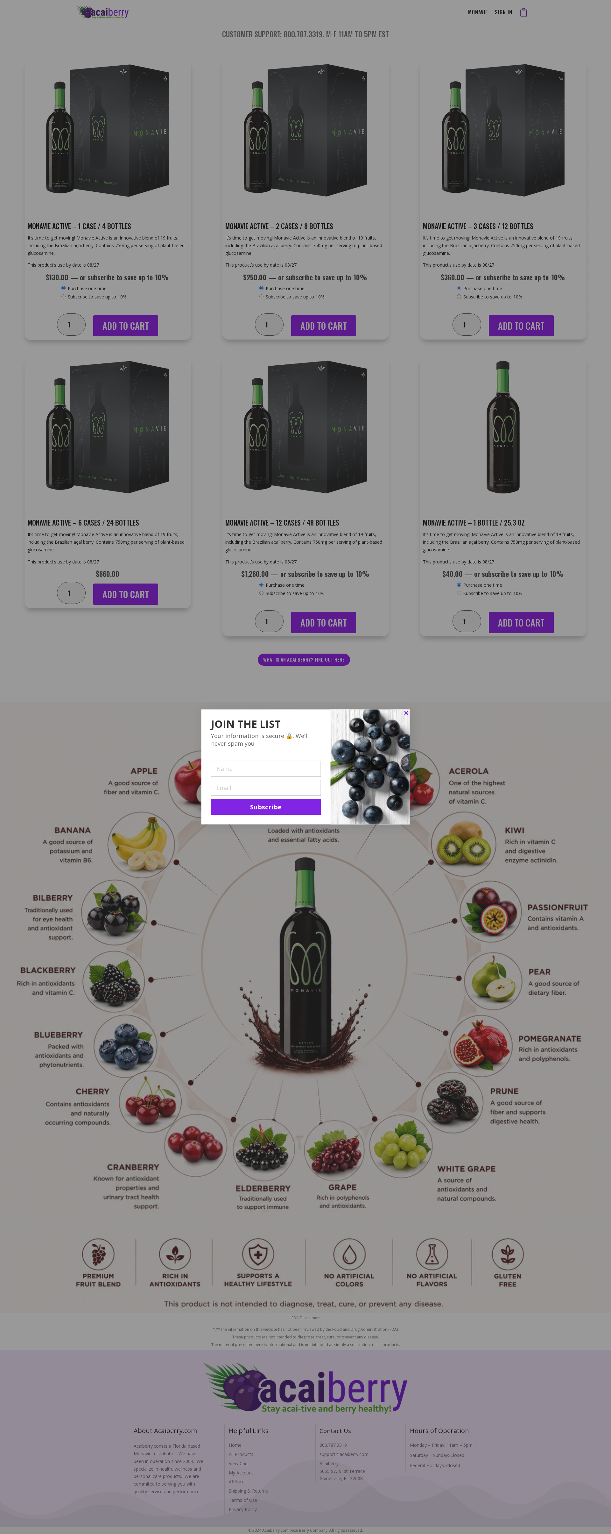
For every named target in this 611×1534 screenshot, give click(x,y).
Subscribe (266, 807)
